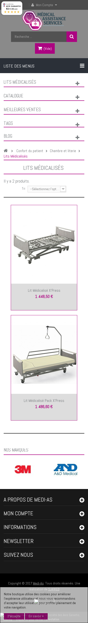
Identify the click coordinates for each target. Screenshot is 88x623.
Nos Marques (16, 450)
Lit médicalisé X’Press (44, 290)
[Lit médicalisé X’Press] (44, 244)
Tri (23, 188)
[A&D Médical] (65, 469)
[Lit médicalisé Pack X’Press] (44, 354)
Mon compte (18, 513)
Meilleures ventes (22, 109)
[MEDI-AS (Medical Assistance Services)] (44, 20)
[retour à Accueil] (7, 151)
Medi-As (38, 583)
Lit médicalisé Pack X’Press (44, 400)
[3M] (23, 469)
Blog (8, 136)
